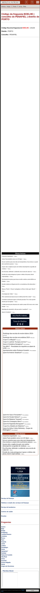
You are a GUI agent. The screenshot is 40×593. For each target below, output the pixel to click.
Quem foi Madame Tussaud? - (16, 419)
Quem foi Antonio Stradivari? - (16, 352)
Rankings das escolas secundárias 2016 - (18, 337)
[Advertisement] (20, 59)
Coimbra (4, 536)
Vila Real (4, 557)
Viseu (3, 558)
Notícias (3, 6)
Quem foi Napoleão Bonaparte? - (17, 424)
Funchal (3, 560)
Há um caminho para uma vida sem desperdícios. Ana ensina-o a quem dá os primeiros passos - (19, 441)
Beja (2, 528)
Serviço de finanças (7, 498)
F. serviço (19, 6)
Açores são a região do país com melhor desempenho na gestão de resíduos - (16, 445)
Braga (3, 530)
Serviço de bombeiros (8, 507)
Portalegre (4, 547)
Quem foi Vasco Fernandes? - (15, 415)
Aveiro (3, 527)
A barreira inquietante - (12, 436)
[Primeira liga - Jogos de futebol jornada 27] (20, 473)
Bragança (4, 532)
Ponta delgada (6, 562)
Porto (3, 549)
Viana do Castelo (6, 555)
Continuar (32, 590)
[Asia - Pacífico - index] (20, 317)
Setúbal (3, 553)
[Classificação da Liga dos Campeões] (20, 481)
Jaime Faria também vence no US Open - (18, 438)
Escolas (3, 516)
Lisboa (3, 545)
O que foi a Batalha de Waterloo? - (16, 426)
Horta (3, 564)
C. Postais (13, 6)
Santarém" (4, 551)
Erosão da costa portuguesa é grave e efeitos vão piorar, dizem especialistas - (19, 453)
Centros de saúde (7, 511)
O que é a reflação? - (12, 339)
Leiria (3, 543)
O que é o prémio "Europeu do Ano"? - (17, 342)
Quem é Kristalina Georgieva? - (16, 344)
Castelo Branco (6, 534)
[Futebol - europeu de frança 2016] (20, 496)
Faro (2, 540)
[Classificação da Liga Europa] (20, 488)
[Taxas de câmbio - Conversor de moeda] (20, 325)
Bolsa (24, 6)
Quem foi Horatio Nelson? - (15, 417)
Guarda (3, 542)
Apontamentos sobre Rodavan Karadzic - (19, 350)
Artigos (8, 6)
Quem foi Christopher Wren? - (15, 421)
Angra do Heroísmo (7, 566)
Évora (3, 538)
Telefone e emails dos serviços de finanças (15, 503)
